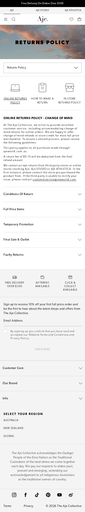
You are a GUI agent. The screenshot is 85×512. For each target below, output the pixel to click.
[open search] (13, 19)
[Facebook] (25, 495)
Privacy (28, 506)
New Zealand (13, 428)
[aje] (42, 19)
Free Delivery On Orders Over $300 (42, 3)
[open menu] (5, 19)
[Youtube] (59, 495)
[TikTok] (37, 495)
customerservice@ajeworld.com (54, 179)
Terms (7, 506)
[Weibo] (71, 495)
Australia (11, 420)
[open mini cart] (79, 19)
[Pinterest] (48, 495)
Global (8, 436)
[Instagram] (14, 495)
